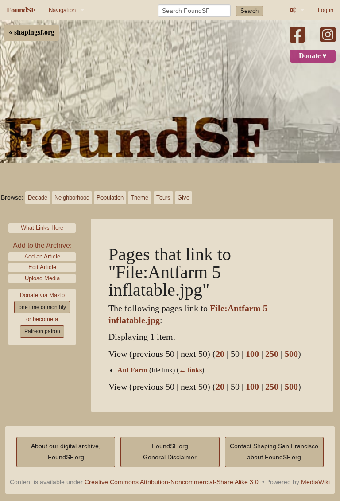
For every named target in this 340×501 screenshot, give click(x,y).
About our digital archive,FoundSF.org (65, 451)
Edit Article (42, 267)
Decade (37, 197)
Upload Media (42, 278)
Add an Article (42, 256)
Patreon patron (42, 331)
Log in (325, 10)
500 (291, 354)
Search (249, 11)
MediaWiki (315, 481)
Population (110, 197)
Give (183, 197)
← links (190, 370)
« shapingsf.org (31, 32)
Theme (139, 197)
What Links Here (42, 227)
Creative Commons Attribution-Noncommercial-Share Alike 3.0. (172, 481)
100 (252, 354)
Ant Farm (132, 370)
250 (271, 354)
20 (220, 354)
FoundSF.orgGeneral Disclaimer (170, 451)
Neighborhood (71, 197)
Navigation (62, 10)
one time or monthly (42, 307)
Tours (163, 197)
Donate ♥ (313, 56)
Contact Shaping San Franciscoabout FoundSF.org (274, 451)
